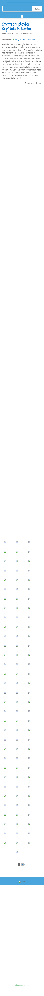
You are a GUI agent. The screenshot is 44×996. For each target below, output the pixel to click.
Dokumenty (8, 925)
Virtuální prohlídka (11, 930)
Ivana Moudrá (12, 33)
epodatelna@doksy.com (19, 955)
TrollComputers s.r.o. (22, 985)
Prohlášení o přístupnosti (14, 934)
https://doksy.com (11, 959)
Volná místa (9, 921)
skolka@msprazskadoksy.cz (21, 913)
